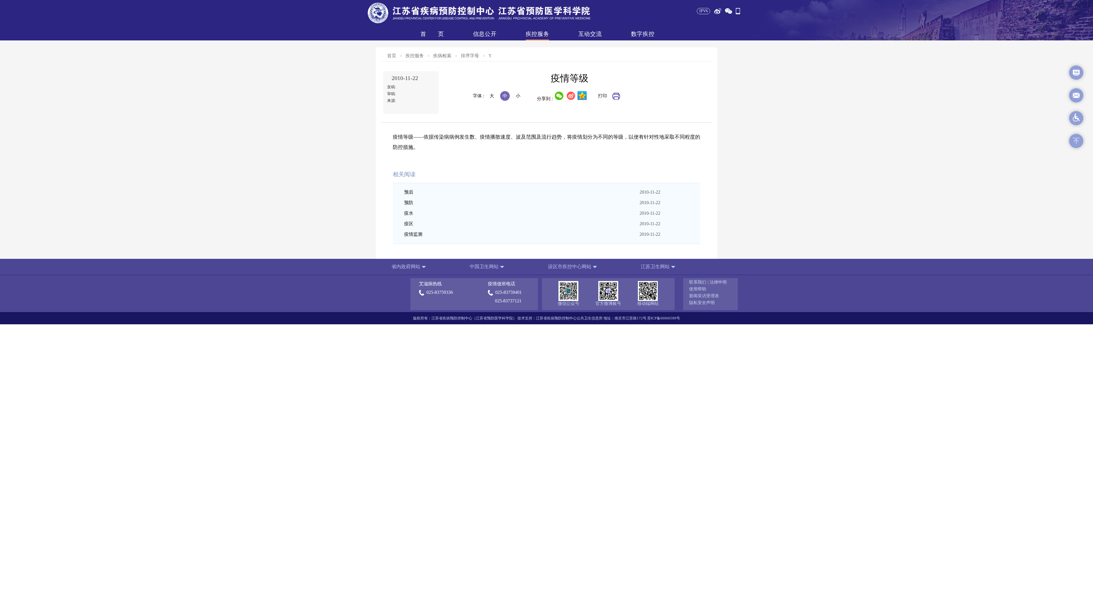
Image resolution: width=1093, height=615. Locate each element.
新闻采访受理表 (704, 296)
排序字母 (470, 55)
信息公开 (484, 34)
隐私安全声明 (702, 302)
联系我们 (697, 282)
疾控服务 (537, 34)
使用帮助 (697, 289)
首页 (432, 34)
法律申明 (718, 282)
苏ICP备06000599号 (663, 318)
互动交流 (590, 34)
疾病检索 (442, 55)
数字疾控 (642, 34)
